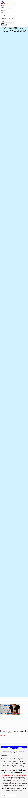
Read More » (3, 735)
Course (2, 7)
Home (2, 5)
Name (2, 793)
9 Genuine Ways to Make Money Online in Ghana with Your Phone (14, 732)
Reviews (3, 10)
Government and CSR (5, 8)
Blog (2, 12)
